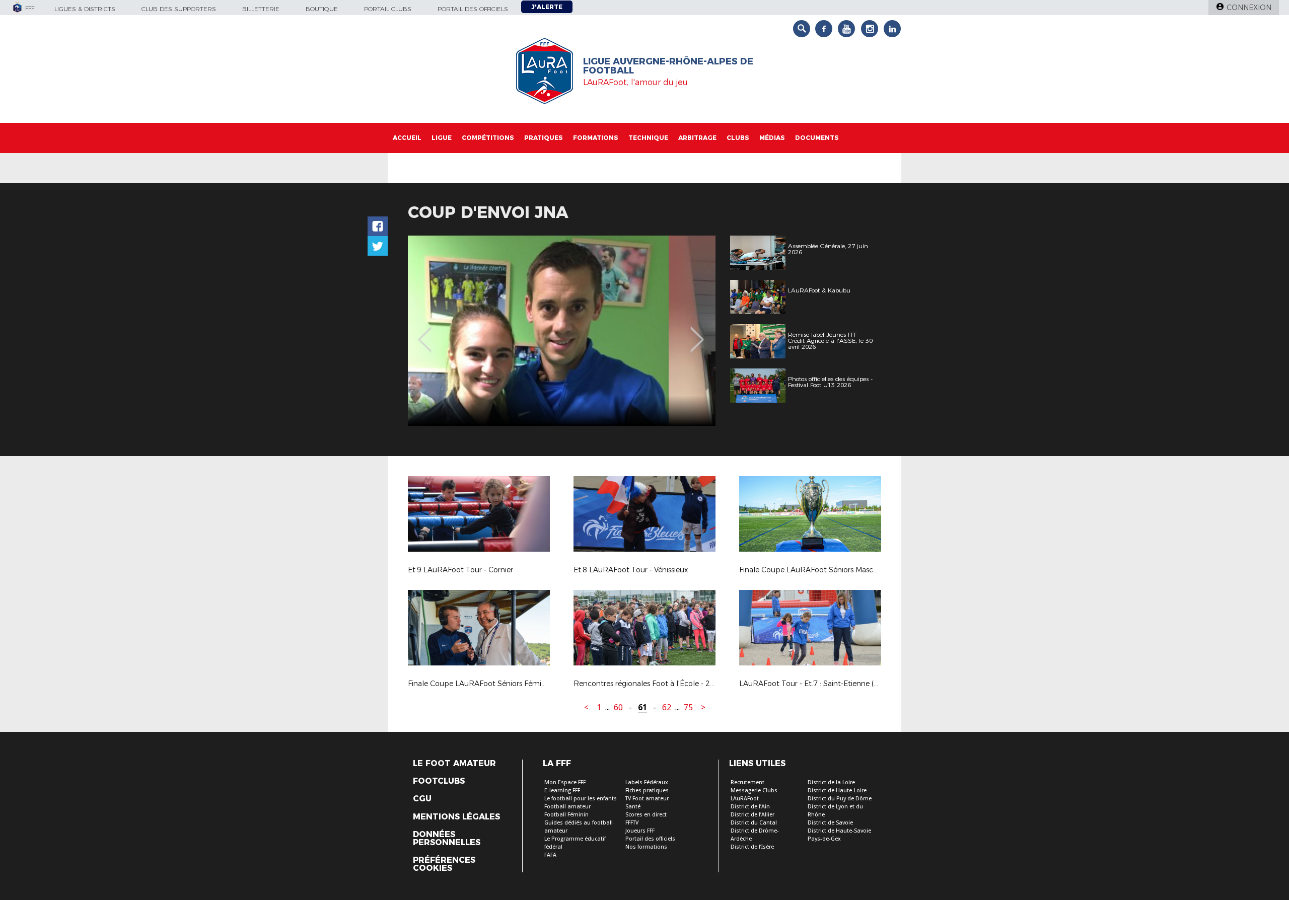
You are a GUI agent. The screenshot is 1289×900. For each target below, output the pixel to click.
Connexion (1249, 7)
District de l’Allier (752, 814)
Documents (817, 137)
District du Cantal (754, 822)
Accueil (407, 137)
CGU (422, 799)
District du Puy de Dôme (840, 798)
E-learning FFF (562, 790)
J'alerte (546, 7)
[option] (561, 331)
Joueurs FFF (640, 831)
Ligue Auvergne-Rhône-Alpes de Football (668, 66)
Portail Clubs (387, 9)
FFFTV (631, 822)
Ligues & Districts (84, 9)
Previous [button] (425, 332)
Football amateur (567, 806)
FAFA (550, 855)
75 (688, 707)
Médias (772, 137)
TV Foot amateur (647, 798)
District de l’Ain (750, 806)
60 (618, 707)
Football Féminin (566, 814)
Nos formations (646, 847)
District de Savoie (830, 822)
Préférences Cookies (444, 864)
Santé (632, 806)
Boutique (322, 9)
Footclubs (439, 781)
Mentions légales (456, 817)
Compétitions (488, 137)
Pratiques (543, 137)
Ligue (442, 137)
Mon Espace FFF (565, 782)
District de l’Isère (752, 847)
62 (666, 707)
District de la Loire (831, 782)
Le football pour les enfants (580, 798)
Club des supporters (178, 9)
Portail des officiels (473, 9)
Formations (595, 137)
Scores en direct (646, 814)
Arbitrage (697, 137)
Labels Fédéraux (646, 782)
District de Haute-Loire (837, 790)
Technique (648, 137)
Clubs (738, 137)
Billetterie (260, 9)
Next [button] (697, 332)
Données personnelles (446, 839)
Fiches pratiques (647, 790)
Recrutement (747, 782)
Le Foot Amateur (454, 764)
